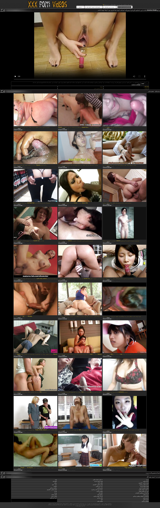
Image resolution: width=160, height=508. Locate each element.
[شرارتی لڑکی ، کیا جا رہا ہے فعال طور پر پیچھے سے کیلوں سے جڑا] (124, 412)
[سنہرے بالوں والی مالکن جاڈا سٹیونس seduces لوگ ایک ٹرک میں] (80, 223)
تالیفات (147, 88)
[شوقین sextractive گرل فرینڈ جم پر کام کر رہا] (124, 374)
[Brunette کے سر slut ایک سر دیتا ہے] (35, 299)
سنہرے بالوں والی (98, 88)
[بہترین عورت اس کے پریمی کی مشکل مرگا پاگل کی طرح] (124, 185)
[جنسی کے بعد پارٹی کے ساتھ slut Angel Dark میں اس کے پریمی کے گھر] (35, 185)
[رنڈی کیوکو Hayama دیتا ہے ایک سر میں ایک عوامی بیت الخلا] (35, 147)
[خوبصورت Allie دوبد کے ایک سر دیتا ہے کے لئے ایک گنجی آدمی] (35, 374)
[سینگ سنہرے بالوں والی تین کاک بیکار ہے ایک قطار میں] (124, 261)
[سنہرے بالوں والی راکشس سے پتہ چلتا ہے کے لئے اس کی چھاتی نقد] (35, 109)
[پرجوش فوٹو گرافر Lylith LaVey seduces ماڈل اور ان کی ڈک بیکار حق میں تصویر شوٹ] (35, 261)
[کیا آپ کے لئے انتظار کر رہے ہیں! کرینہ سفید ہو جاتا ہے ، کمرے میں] (124, 299)
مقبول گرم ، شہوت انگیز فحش (93, 7)
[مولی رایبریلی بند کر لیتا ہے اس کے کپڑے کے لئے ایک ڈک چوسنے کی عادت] (80, 147)
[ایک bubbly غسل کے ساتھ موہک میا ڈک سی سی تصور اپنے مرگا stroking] (80, 450)
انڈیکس (80, 7)
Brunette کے (146, 86)
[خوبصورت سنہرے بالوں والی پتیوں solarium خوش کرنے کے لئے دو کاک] (124, 223)
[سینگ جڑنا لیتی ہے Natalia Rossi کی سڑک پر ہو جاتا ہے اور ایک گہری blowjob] (80, 109)
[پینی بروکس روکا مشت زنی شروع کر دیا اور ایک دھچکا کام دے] (124, 147)
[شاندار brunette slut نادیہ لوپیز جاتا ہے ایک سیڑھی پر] (35, 223)
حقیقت (101, 86)
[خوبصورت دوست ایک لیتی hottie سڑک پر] (124, 109)
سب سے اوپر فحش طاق (109, 7)
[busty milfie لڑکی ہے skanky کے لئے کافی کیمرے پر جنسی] (80, 185)
